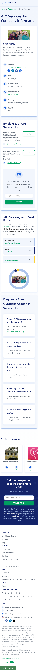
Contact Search (7, 549)
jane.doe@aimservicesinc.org (14, 252)
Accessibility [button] (5, 662)
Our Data (5, 556)
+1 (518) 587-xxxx (13, 95)
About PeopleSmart (9, 536)
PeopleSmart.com (16, 516)
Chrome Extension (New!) (11, 566)
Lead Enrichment (8, 552)
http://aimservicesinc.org (15, 67)
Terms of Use (6, 659)
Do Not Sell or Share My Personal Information (18, 579)
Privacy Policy (15, 514)
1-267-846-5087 (10, 610)
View (29, 134)
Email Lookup (6, 562)
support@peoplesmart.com (15, 607)
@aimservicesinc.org (14, 144)
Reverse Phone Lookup (10, 559)
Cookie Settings (8, 668)
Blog (3, 542)
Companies (12, 9)
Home (3, 9)
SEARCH (19, 202)
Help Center (6, 576)
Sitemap (4, 586)
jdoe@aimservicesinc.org (13, 243)
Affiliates (5, 539)
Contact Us (6, 572)
